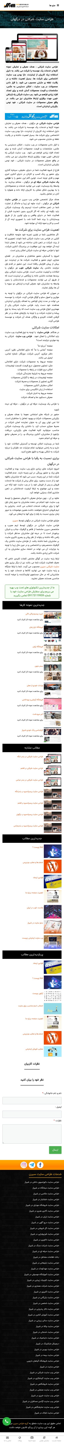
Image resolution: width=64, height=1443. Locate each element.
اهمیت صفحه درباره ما (34, 892)
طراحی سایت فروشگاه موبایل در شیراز (42, 1205)
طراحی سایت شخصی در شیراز (46, 1303)
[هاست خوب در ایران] (53, 911)
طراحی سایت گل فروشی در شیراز (44, 1228)
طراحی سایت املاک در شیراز (46, 1413)
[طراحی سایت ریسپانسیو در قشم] (53, 805)
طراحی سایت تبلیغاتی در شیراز (45, 1263)
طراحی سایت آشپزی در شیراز (46, 1291)
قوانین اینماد (38, 877)
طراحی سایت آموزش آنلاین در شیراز (43, 1314)
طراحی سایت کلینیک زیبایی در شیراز (43, 1280)
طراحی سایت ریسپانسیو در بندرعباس (28, 826)
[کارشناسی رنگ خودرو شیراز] (53, 734)
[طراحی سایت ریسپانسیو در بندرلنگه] (53, 793)
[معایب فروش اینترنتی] (53, 1051)
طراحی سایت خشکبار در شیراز (46, 1199)
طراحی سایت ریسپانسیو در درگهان (29, 814)
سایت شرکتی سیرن (49, 566)
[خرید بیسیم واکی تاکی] (53, 617)
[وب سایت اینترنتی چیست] (53, 942)
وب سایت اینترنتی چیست (32, 938)
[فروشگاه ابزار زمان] (53, 633)
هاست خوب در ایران (35, 907)
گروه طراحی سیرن (20, 1423)
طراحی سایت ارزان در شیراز (47, 1216)
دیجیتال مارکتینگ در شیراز (47, 1343)
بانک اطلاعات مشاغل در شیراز (46, 1257)
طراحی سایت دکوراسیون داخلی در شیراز (42, 1182)
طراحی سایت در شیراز (49, 1366)
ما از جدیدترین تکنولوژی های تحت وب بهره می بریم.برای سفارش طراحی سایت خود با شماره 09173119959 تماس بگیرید (32, 591)
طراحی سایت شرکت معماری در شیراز (43, 1286)
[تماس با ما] (32, 116)
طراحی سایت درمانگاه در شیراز (45, 1188)
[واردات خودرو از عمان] (53, 689)
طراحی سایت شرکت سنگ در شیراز (43, 1245)
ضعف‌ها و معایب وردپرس (33, 862)
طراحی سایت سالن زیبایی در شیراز (44, 1320)
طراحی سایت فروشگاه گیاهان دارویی (43, 1361)
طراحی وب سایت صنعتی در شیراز (44, 1389)
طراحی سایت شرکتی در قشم (32, 768)
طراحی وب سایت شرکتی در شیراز (44, 1372)
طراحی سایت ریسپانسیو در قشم (30, 803)
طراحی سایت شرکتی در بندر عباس (29, 780)
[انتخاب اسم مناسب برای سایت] (53, 1008)
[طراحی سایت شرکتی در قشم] (53, 771)
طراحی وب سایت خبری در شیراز (45, 1395)
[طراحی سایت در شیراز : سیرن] (16, 5)
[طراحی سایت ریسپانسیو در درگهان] (53, 816)
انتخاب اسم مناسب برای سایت (30, 1006)
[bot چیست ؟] (53, 851)
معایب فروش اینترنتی (34, 1049)
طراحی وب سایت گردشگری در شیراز (43, 1378)
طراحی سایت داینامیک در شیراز (45, 1338)
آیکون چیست (37, 993)
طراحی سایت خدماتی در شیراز (46, 1332)
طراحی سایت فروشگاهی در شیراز (44, 1384)
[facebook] (40, 1165)
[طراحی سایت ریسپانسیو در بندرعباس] (53, 828)
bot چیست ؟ (37, 847)
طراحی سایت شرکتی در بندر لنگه (30, 756)
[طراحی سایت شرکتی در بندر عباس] (53, 782)
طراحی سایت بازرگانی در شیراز (46, 1297)
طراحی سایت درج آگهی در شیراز (45, 1222)
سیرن (15, 520)
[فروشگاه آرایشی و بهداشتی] (53, 703)
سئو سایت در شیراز (35, 923)
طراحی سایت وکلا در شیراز (47, 1326)
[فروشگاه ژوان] (53, 653)
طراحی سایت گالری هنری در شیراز (44, 1211)
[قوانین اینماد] (53, 881)
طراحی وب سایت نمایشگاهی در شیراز (42, 1407)
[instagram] (24, 1165)
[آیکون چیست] (53, 996)
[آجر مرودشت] (53, 718)
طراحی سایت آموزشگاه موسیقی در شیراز (41, 1274)
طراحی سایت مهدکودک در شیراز (45, 1268)
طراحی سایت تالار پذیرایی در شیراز (44, 1309)
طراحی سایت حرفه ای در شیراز (45, 1251)
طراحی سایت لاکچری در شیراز (46, 1239)
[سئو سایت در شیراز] (53, 927)
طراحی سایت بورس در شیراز (46, 1349)
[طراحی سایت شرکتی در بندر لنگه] (53, 759)
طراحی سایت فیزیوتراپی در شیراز (44, 1234)
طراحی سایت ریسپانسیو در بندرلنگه (29, 791)
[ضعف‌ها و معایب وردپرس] (53, 866)
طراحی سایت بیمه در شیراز (47, 1355)
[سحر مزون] (53, 672)
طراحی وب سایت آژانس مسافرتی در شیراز (40, 1401)
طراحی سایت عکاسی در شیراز (46, 1193)
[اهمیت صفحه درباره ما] (53, 896)
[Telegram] (32, 1165)
